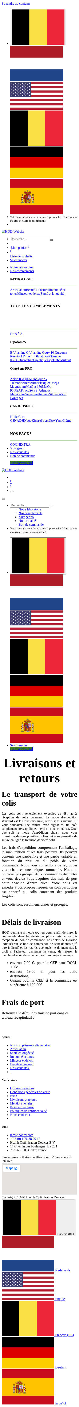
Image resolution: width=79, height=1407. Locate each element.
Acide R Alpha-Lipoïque (26, 379)
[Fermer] (3, 499)
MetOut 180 (34, 386)
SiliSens (54, 394)
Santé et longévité (52, 293)
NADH (19, 420)
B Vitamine (18, 352)
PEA (17, 390)
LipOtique (40, 360)
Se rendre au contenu (16, 3)
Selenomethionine (37, 394)
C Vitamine (33, 352)
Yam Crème (63, 420)
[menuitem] (36, 80)
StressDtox (48, 420)
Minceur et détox (28, 293)
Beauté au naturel (37, 290)
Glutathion (42, 356)
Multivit (65, 360)
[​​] (10, 1072)
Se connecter (18, 260)
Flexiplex (44, 383)
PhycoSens (28, 390)
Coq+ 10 (48, 352)
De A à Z (16, 334)
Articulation (18, 290)
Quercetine (26, 360)
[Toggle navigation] (11, 491)
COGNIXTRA (20, 444)
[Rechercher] (51, 240)
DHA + (28, 356)
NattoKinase (32, 420)
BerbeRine (31, 383)
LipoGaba (53, 360)
